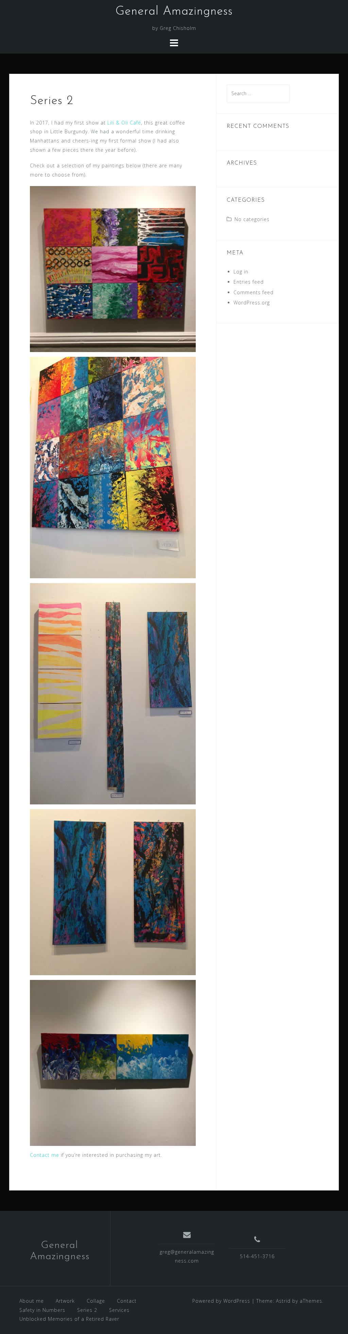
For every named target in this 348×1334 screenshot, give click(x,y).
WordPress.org (251, 302)
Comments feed (253, 292)
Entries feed (248, 282)
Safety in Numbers (42, 1310)
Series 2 (87, 1310)
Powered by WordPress (221, 1301)
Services (119, 1310)
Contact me (44, 1155)
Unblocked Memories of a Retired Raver (69, 1319)
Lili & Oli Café (124, 122)
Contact (127, 1301)
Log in (240, 271)
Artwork (65, 1301)
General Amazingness (174, 11)
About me (31, 1301)
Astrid (283, 1301)
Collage (96, 1301)
